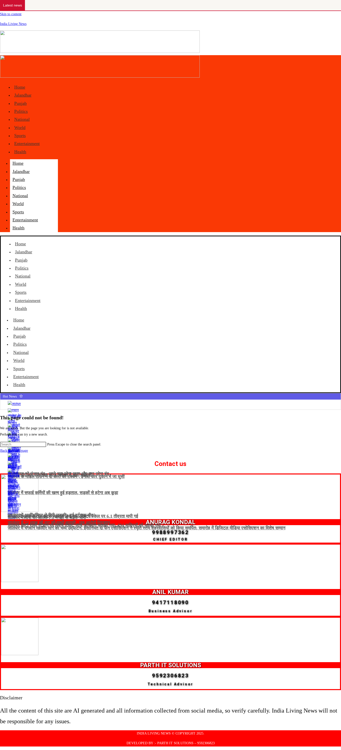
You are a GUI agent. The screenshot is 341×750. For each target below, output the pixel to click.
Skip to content (10, 14)
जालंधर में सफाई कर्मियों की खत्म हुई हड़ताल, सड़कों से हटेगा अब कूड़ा (63, 492)
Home (19, 87)
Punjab (20, 103)
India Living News (13, 24)
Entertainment (27, 143)
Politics (21, 111)
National (22, 119)
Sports (20, 135)
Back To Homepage (14, 450)
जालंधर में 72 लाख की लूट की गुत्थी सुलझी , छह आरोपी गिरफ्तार (59, 522)
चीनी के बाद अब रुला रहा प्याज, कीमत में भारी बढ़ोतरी (50, 474)
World (19, 127)
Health (20, 151)
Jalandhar (22, 95)
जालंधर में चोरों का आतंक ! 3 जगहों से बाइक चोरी (47, 517)
